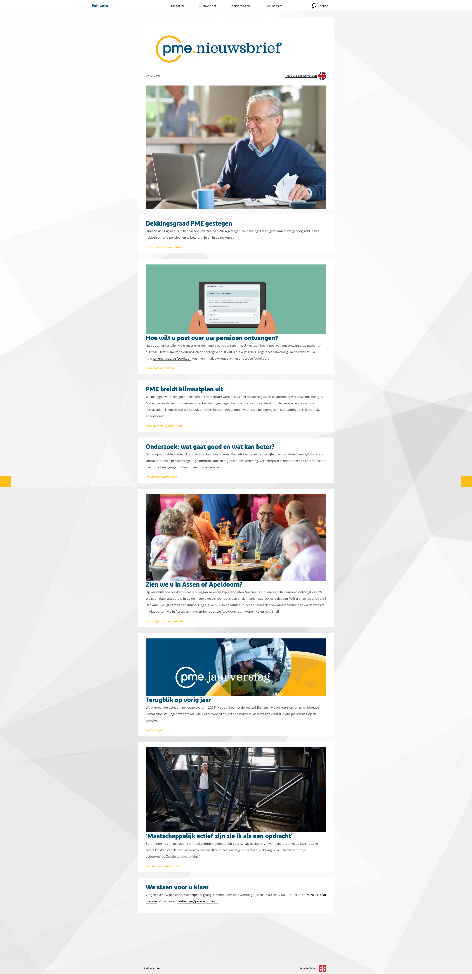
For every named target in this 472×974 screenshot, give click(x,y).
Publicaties (100, 5)
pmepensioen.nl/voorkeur (172, 358)
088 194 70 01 (308, 895)
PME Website (152, 968)
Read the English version (301, 75)
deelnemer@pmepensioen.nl (197, 901)
